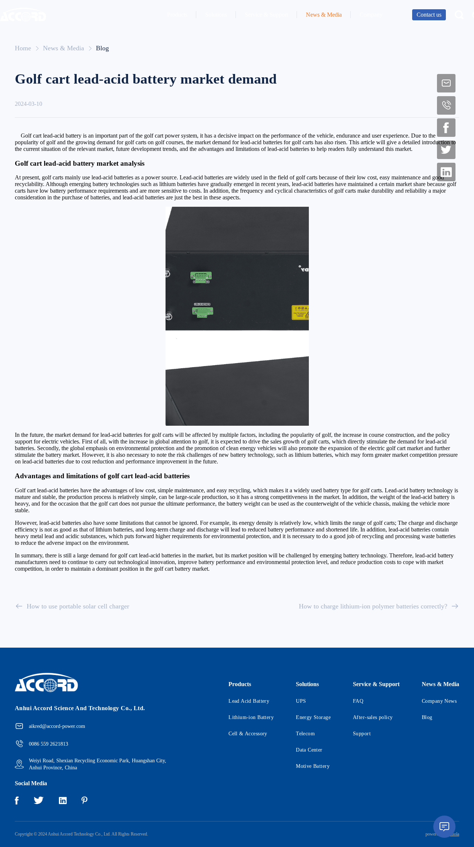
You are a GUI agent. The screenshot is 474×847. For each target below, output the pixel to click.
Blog (102, 48)
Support (362, 733)
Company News (439, 701)
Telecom (305, 733)
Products (177, 14)
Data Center (309, 750)
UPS (301, 701)
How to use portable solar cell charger (78, 606)
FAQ (358, 701)
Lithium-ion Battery (251, 717)
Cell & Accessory (247, 733)
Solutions (216, 14)
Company (371, 14)
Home (23, 48)
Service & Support (266, 14)
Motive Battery (313, 766)
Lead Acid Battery (248, 701)
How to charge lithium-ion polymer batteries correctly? (373, 606)
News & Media (324, 14)
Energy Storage (313, 717)
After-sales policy (373, 717)
